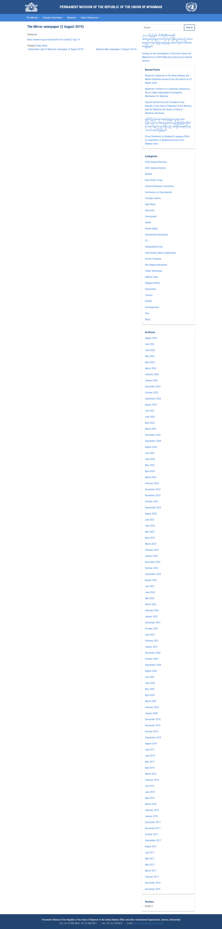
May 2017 (149, 858)
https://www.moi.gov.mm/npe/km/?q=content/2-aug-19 (53, 39)
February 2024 (152, 483)
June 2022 (150, 592)
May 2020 (149, 689)
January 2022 (151, 616)
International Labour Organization (160, 252)
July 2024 (149, 453)
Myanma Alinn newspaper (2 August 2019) (116, 49)
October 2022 (151, 568)
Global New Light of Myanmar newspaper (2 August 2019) (55, 49)
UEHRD (148, 301)
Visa (147, 313)
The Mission (32, 17)
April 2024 (150, 471)
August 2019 (151, 743)
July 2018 (149, 786)
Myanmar (71, 17)
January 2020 (151, 713)
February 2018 (152, 810)
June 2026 (150, 350)
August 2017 (151, 846)
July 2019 (149, 749)
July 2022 (149, 586)
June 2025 (150, 416)
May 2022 (149, 598)
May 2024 (149, 465)
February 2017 (152, 876)
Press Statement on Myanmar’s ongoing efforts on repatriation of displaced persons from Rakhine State (167, 140)
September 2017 (153, 840)
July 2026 (149, 344)
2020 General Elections (156, 162)
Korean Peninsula (153, 258)
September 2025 (153, 398)
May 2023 (149, 531)
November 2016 (152, 889)
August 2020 (151, 671)
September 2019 (153, 737)
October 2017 (151, 834)
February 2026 (152, 374)
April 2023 (150, 537)
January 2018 (151, 816)
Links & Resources (90, 17)
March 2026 (150, 368)
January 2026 (151, 380)
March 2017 (150, 870)
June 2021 (150, 634)
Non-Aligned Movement (156, 264)
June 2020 (150, 683)
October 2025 (151, 392)
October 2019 (151, 731)
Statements (150, 289)
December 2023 (153, 489)
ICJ (146, 240)
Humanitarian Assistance (156, 234)
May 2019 (149, 761)
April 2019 (150, 767)
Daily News (42, 45)
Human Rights (151, 228)
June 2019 (150, 755)
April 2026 (150, 362)
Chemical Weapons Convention (159, 186)
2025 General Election (155, 168)
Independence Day (154, 246)
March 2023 (150, 543)
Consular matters (153, 198)
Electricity (149, 210)
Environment (151, 216)
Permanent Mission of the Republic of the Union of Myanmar (111, 7)
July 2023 (149, 519)
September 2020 (153, 664)
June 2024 (150, 459)
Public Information (153, 270)
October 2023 (151, 501)
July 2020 (149, 677)
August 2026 (151, 338)
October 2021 (151, 628)
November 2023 (152, 495)
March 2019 (150, 773)
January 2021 (151, 646)
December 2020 (153, 652)
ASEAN (148, 174)
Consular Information (53, 17)
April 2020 (150, 695)
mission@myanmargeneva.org (148, 923)
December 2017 (153, 822)
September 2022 (153, 574)
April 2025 (150, 422)
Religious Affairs (152, 283)
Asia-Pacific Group (153, 180)
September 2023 (153, 507)
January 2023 (151, 556)
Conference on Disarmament (158, 192)
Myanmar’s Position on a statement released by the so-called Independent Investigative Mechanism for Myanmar (167, 92)
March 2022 (150, 604)
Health (148, 222)
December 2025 (153, 386)
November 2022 (152, 562)
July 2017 (149, 852)
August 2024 (151, 447)
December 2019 (153, 719)
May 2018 (149, 798)
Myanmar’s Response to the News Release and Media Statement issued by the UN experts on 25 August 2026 (168, 79)
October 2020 (151, 658)
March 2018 (150, 804)
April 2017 (150, 864)
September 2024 (153, 441)
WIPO (147, 319)
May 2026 (149, 356)
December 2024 (153, 434)
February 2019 (152, 779)
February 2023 (152, 549)
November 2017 (152, 828)
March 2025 (150, 428)
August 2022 (151, 580)
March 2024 (150, 477)
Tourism (149, 295)
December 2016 (153, 882)
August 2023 (151, 513)
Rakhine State (151, 277)
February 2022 (152, 610)
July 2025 (149, 410)
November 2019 (152, 725)
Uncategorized (152, 307)
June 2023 (150, 525)
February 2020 (152, 707)
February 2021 (152, 640)
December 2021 (153, 622)
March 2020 (150, 701)
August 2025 (151, 404)
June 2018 (150, 792)
